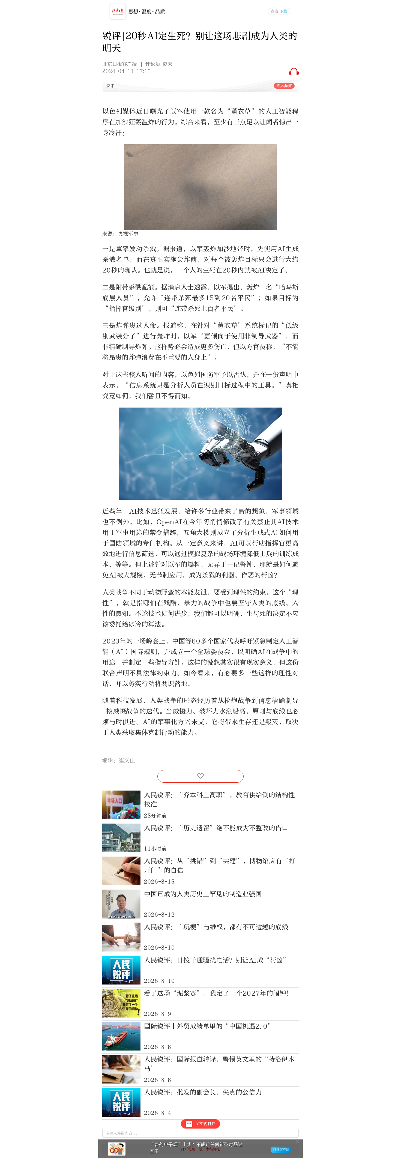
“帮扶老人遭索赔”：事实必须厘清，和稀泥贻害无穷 (196, 1148)
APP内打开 (205, 1123)
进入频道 (284, 85)
